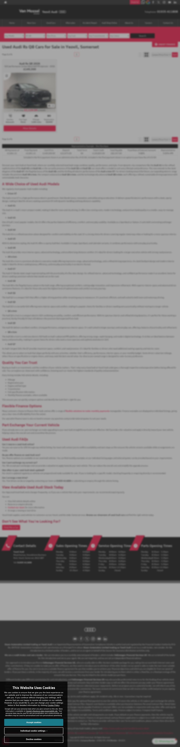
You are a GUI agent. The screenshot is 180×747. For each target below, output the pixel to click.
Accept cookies (33, 722)
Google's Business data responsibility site (42, 711)
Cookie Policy (53, 705)
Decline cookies (33, 739)
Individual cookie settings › (33, 731)
